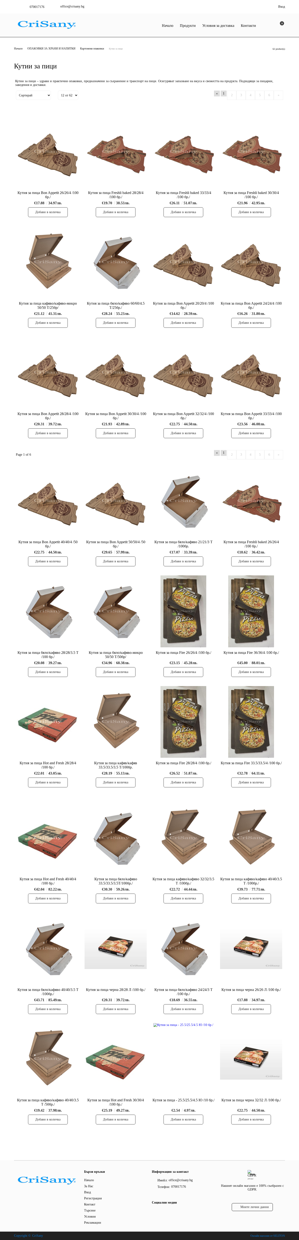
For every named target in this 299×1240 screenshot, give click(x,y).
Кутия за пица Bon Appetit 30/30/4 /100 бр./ (115, 416)
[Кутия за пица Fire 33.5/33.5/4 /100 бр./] (251, 722)
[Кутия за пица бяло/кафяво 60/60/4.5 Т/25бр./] (116, 262)
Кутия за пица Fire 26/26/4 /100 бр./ (183, 653)
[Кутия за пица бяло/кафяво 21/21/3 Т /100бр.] (183, 501)
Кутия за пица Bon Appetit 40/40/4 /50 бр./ (48, 544)
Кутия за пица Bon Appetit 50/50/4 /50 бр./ (115, 544)
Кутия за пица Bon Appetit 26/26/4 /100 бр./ (48, 195)
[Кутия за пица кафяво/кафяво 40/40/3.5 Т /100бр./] (251, 838)
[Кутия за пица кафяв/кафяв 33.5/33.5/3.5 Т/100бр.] (116, 722)
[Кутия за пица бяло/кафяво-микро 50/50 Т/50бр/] (116, 611)
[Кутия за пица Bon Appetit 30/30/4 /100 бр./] (116, 372)
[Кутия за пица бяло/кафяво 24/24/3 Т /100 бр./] (183, 948)
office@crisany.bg (72, 6)
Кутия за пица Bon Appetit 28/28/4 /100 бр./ (48, 416)
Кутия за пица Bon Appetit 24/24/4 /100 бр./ (251, 305)
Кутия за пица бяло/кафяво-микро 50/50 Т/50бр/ (116, 655)
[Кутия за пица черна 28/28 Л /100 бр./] (116, 948)
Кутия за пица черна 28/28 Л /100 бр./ (115, 990)
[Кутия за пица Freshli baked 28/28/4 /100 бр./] (116, 151)
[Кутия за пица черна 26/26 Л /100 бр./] (251, 948)
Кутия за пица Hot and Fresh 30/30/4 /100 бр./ (115, 1102)
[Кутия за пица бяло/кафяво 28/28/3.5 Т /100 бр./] (48, 611)
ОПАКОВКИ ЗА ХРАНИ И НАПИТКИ (51, 48)
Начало (167, 26)
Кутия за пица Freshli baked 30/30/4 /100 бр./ (251, 195)
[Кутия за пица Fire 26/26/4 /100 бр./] (183, 611)
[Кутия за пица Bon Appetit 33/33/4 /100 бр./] (251, 372)
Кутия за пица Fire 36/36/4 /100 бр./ (251, 653)
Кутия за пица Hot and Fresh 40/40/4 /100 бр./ (48, 881)
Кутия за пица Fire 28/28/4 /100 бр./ (183, 763)
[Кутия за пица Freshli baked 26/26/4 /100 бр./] (251, 501)
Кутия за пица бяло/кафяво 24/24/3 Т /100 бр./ (183, 992)
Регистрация (93, 1198)
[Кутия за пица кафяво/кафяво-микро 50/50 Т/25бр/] (48, 262)
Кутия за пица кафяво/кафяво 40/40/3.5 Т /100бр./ (251, 881)
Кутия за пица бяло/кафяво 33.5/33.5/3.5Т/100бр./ (115, 881)
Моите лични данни (254, 1207)
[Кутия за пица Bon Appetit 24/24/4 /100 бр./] (251, 262)
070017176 (37, 7)
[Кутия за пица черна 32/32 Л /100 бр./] (251, 1059)
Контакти (248, 26)
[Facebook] (154, 1212)
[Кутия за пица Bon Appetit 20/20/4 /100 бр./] (183, 262)
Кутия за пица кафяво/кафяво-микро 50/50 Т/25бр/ (48, 305)
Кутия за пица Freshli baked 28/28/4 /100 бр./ (115, 195)
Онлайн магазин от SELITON (267, 1235)
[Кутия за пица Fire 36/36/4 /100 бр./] (251, 611)
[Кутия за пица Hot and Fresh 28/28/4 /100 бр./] (48, 722)
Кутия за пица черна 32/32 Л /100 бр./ (251, 1100)
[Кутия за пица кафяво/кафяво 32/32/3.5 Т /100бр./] (183, 838)
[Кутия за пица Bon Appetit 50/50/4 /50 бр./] (116, 501)
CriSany (37, 1235)
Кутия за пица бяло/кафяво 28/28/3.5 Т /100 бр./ (48, 655)
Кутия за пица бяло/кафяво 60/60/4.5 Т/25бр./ (116, 305)
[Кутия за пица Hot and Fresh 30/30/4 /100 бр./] (116, 1059)
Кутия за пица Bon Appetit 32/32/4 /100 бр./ (183, 416)
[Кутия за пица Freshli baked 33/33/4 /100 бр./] (183, 151)
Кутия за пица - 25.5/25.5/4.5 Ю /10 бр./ (183, 1100)
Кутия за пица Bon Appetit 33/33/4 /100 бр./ (251, 416)
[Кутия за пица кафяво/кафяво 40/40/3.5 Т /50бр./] (48, 1059)
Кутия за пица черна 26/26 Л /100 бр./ (251, 990)
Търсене (90, 1210)
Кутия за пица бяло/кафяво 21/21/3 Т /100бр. (183, 544)
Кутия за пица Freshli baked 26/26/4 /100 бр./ (251, 544)
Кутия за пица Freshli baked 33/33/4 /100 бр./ (183, 195)
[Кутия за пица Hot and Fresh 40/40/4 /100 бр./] (48, 838)
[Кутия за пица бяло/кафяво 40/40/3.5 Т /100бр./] (48, 948)
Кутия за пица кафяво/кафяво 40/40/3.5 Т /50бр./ (48, 1102)
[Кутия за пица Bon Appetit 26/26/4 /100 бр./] (48, 151)
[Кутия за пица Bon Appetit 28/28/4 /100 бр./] (48, 372)
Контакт (89, 1204)
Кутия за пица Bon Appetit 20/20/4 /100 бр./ (183, 305)
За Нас (88, 1186)
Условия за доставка (218, 26)
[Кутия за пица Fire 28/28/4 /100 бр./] (183, 722)
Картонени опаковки (92, 48)
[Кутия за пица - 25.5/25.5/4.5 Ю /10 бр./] (183, 1059)
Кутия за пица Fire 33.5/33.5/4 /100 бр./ (251, 763)
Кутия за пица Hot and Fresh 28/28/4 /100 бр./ (48, 765)
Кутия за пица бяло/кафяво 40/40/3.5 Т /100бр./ (48, 992)
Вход (281, 6)
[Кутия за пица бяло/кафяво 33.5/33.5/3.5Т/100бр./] (116, 838)
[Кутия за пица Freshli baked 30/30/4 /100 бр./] (251, 151)
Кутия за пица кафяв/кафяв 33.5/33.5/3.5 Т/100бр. (115, 765)
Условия (90, 1216)
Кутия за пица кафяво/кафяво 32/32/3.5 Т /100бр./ (183, 881)
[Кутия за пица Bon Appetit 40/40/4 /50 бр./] (48, 501)
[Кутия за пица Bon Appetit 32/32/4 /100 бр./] (183, 372)
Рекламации (92, 1222)
